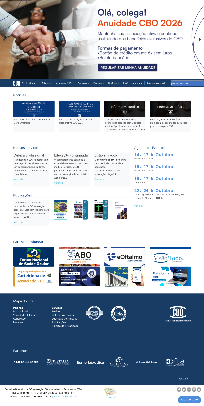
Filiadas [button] (46, 83)
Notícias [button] (112, 83)
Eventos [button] (97, 83)
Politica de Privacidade (65, 396)
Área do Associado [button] (157, 83)
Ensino (56, 311)
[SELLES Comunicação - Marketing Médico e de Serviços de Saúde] (183, 378)
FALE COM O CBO (189, 399)
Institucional (20, 311)
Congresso (19, 318)
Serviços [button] (82, 83)
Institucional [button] (29, 83)
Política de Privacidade (65, 325)
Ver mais (18, 179)
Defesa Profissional (63, 315)
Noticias (18, 322)
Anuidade (137, 83)
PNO (125, 83)
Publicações (59, 322)
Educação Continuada (64, 318)
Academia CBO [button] (64, 83)
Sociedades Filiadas (24, 315)
